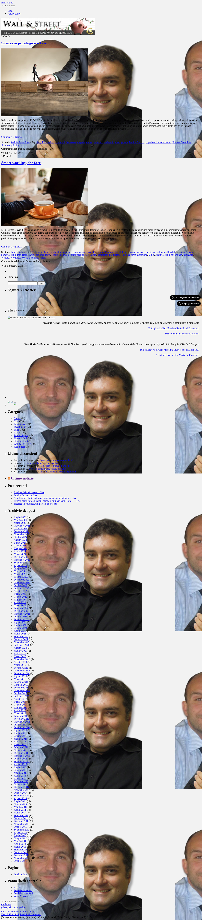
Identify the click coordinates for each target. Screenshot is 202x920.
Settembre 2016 (22, 727)
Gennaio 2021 (21, 639)
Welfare (5, 257)
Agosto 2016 (20, 730)
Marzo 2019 (20, 665)
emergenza (150, 252)
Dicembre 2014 (21, 787)
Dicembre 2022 (21, 579)
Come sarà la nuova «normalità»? (56, 460)
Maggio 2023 (20, 571)
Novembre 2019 (22, 659)
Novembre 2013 (22, 824)
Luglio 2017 (20, 701)
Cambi (17, 418)
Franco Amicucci (187, 252)
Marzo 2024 (20, 554)
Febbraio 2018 (21, 682)
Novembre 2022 (22, 582)
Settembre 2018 (22, 673)
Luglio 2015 (20, 767)
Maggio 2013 (20, 841)
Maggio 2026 (20, 520)
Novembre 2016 (22, 721)
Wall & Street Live (20, 142)
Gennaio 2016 (21, 750)
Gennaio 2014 (21, 818)
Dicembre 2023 (21, 557)
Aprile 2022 (20, 602)
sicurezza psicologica (11, 145)
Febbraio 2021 (21, 636)
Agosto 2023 (20, 565)
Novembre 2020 (22, 642)
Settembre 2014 (22, 795)
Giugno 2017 (20, 704)
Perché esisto (14, 13)
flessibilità (172, 252)
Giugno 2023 (20, 568)
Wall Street (19, 446)
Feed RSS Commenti (30, 914)
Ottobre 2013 (20, 826)
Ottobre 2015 (20, 758)
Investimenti (20, 427)
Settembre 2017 (22, 696)
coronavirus (79, 252)
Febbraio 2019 (21, 667)
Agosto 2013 (20, 832)
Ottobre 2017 (20, 693)
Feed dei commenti (23, 893)
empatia (81, 142)
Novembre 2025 (22, 525)
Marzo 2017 (20, 713)
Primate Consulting (182, 142)
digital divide (121, 252)
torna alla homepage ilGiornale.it (17, 911)
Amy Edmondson (45, 142)
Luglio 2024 (20, 542)
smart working (162, 254)
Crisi (16, 421)
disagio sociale (136, 252)
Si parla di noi (21, 441)
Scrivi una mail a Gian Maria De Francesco (177, 355)
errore (89, 142)
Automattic (37, 252)
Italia (16, 429)
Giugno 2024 (20, 545)
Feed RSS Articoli (10, 914)
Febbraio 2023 (21, 576)
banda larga (50, 252)
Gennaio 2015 (21, 784)
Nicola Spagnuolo (60, 254)
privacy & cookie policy (13, 907)
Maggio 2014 (20, 807)
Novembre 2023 (22, 559)
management (121, 142)
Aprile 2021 (20, 630)
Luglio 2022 (20, 593)
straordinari (176, 254)
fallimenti (161, 252)
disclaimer (6, 904)
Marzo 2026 (20, 522)
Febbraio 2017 (21, 716)
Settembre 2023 (22, 562)
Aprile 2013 (20, 844)
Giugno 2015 (20, 770)
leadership (109, 142)
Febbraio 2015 (21, 781)
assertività (60, 142)
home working (8, 254)
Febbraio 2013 (21, 849)
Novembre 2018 (22, 670)
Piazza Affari (20, 438)
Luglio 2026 (20, 517)
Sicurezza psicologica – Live (24, 43)
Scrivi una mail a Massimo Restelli (182, 333)
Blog (10, 10)
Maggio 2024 (20, 548)
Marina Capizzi (136, 142)
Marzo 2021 (20, 633)
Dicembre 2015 (21, 753)
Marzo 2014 (20, 812)
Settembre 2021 (22, 619)
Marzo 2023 (20, 574)
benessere (71, 142)
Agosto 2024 (20, 540)
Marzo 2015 (20, 778)
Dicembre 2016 (21, 719)
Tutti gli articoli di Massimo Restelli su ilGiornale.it (174, 328)
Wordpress (15, 257)
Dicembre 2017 (21, 687)
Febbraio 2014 (21, 815)
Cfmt (59, 252)
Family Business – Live (25, 495)
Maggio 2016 (20, 738)
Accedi (17, 887)
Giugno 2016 (20, 736)
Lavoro (17, 432)
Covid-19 (90, 252)
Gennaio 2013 (21, 852)
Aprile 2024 (20, 551)
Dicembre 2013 (21, 821)
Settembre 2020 (22, 645)
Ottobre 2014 (20, 792)
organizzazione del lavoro (158, 142)
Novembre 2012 (22, 858)
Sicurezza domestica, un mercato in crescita (35, 503)
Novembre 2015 (22, 755)
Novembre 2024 (22, 534)
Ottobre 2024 (20, 537)
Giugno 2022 (20, 596)
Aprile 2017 (20, 710)
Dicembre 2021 (21, 611)
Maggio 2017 (20, 707)
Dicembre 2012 (21, 855)
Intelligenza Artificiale (28, 254)
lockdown (45, 254)
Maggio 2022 (20, 599)
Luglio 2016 (20, 733)
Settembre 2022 (22, 588)
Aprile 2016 (20, 741)
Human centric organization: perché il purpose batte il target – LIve (47, 501)
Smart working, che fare (21, 163)
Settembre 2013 (22, 829)
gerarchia (98, 142)
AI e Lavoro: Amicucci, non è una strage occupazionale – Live (45, 498)
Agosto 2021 (20, 622)
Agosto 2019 (20, 662)
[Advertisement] (31, 379)
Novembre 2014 (22, 790)
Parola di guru (18, 252)
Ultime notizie (22, 478)
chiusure (67, 252)
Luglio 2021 (20, 625)
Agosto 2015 (20, 764)
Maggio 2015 (20, 772)
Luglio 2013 (20, 835)
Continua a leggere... (11, 137)
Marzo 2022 (20, 605)
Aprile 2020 (20, 653)
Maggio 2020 (20, 650)
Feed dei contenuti (23, 890)
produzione (114, 254)
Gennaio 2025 (21, 528)
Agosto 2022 (20, 591)
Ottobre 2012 (20, 861)
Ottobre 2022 (20, 585)
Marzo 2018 (20, 679)
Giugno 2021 (20, 628)
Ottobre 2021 (20, 616)
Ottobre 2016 (20, 724)
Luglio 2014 (20, 801)
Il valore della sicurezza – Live (29, 492)
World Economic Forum (34, 257)
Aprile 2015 (20, 775)
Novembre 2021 (22, 613)
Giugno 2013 (20, 838)
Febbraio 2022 (21, 608)
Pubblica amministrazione (134, 254)
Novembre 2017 (22, 690)
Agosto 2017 (20, 699)
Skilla (151, 254)
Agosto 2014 (20, 798)
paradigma (103, 254)
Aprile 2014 (20, 809)
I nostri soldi (20, 424)
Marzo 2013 (20, 846)
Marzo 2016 (20, 744)
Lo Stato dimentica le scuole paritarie (47, 468)
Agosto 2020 (20, 647)
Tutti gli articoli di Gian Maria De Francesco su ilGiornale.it (169, 349)
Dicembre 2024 (21, 531)
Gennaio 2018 (21, 684)
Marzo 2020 (20, 656)
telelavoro (188, 254)
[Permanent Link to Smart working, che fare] (44, 225)
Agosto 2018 (20, 676)
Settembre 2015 (22, 761)
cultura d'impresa (105, 252)
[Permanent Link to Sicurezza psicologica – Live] (44, 115)
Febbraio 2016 (21, 747)
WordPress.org (21, 896)
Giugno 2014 (20, 804)
